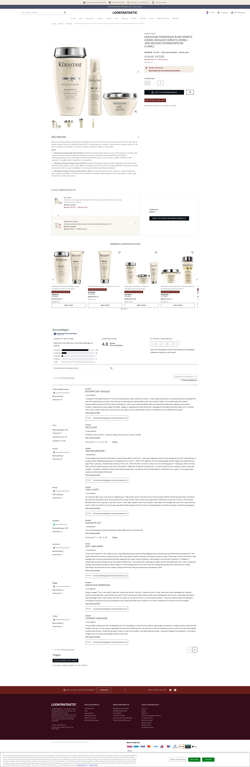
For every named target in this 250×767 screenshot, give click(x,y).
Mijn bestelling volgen (92, 720)
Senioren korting (147, 720)
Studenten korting (147, 727)
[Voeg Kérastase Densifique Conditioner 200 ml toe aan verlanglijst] (119, 252)
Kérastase (69, 23)
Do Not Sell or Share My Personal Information (62, 728)
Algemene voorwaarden (121, 708)
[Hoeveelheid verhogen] (160, 82)
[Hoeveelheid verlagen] (147, 82)
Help (86, 711)
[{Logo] (125, 12)
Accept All (208, 759)
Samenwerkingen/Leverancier (151, 715)
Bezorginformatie (90, 715)
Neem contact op (90, 718)
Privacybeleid (117, 713)
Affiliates (144, 713)
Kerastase (149, 34)
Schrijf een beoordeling (169, 52)
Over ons (145, 708)
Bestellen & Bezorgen (120, 711)
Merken (60, 23)
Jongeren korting (147, 718)
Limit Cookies (194, 759)
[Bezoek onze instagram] (175, 690)
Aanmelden (104, 690)
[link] (222, 13)
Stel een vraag (184, 52)
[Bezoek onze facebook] (170, 690)
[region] (125, 760)
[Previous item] (53, 279)
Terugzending (89, 713)
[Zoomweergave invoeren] (135, 111)
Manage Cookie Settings (177, 759)
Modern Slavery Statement (122, 720)
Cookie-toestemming (59, 725)
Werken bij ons (146, 725)
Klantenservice (89, 708)
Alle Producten (146, 722)
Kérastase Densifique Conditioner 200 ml (104, 286)
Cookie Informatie (119, 715)
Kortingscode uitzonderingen (122, 718)
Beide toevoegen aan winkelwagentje (169, 218)
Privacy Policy (81, 765)
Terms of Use (93, 765)
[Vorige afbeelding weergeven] (53, 71)
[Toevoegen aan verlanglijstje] (190, 92)
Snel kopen (68, 305)
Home (54, 23)
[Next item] (197, 279)
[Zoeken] (65, 12)
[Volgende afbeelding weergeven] (138, 71)
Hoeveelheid (149, 78)
